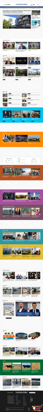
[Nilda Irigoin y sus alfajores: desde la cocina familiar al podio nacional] (16, 114)
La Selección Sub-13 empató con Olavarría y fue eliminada (20, 8)
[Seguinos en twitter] (10, 392)
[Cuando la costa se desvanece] (26, 171)
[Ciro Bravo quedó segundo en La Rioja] (9, 138)
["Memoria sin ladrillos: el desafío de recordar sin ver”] (22, 335)
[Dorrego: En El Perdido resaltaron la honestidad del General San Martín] (35, 211)
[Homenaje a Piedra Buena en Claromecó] (16, 171)
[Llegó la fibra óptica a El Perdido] (7, 211)
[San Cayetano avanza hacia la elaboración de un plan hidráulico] (16, 251)
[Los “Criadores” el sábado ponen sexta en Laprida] (7, 366)
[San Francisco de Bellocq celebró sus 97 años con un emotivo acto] (9, 351)
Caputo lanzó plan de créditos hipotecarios (33, 8)
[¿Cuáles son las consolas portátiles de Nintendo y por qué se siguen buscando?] (22, 275)
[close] (41, 404)
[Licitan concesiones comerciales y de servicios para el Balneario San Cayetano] (26, 251)
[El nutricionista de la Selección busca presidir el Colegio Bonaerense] (34, 275)
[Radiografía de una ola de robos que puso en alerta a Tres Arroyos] (24, 95)
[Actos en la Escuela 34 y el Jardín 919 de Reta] (7, 171)
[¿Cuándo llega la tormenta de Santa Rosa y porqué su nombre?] (16, 382)
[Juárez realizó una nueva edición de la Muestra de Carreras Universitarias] (9, 235)
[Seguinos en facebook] (12, 392)
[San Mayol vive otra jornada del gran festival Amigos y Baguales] (22, 351)
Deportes (14, 8)
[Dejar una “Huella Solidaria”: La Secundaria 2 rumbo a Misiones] (35, 114)
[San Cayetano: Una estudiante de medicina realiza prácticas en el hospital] (35, 251)
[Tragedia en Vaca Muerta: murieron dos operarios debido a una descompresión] (26, 382)
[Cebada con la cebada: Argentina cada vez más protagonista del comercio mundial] (35, 366)
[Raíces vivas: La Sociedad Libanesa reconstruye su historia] (7, 114)
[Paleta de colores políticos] (34, 335)
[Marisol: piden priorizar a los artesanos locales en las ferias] (26, 211)
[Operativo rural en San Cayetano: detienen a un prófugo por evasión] (35, 290)
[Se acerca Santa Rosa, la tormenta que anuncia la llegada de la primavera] (35, 382)
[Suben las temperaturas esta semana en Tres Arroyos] (34, 72)
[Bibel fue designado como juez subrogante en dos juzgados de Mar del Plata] (9, 60)
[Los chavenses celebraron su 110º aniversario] (34, 196)
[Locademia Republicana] (9, 335)
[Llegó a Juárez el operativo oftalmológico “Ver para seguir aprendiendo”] (22, 235)
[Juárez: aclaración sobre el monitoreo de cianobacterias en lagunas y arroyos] (34, 235)
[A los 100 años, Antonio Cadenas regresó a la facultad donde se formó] (26, 114)
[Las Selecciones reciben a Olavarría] (22, 138)
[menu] (3, 4)
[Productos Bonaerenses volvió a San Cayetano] (7, 251)
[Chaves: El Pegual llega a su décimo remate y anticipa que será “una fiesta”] (22, 196)
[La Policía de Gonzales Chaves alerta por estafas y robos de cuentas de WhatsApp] (9, 196)
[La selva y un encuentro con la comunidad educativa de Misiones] (22, 72)
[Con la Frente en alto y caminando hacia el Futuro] (9, 72)
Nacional (28, 8)
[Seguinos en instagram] (11, 392)
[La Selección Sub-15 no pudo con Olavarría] (34, 45)
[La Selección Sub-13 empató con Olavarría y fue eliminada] (9, 45)
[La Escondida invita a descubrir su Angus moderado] (26, 366)
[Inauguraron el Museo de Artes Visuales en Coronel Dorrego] (16, 211)
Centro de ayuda (29, 408)
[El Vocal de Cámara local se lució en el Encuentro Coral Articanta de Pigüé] (22, 60)
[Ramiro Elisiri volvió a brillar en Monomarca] (34, 138)
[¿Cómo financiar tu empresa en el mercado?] (34, 60)
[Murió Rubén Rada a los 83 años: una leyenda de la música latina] (36, 23)
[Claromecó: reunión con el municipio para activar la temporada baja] (35, 171)
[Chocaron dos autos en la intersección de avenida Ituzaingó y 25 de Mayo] (5, 95)
